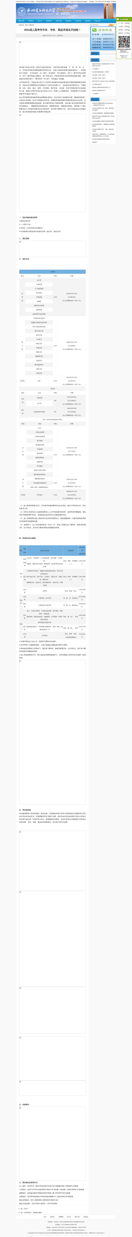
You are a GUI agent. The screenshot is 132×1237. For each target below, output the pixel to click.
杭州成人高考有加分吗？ (99, 90)
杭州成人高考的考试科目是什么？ (101, 87)
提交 (111, 25)
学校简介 (31, 21)
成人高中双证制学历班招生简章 (101, 139)
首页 (26, 25)
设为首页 (113, 1)
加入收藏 (107, 1)
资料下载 (59, 21)
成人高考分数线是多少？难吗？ (101, 72)
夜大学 (40, 21)
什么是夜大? (95, 69)
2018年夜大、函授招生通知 (33, 1212)
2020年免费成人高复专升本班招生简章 (103, 121)
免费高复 (49, 21)
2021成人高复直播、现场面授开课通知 (103, 113)
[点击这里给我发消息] (129, 23)
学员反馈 (78, 21)
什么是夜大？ (96, 93)
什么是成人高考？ (97, 84)
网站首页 (21, 21)
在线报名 (88, 21)
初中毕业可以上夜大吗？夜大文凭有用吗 (103, 81)
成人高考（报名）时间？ (99, 78)
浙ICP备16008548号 (58, 1230)
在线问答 (68, 21)
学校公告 (97, 21)
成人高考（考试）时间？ (99, 75)
